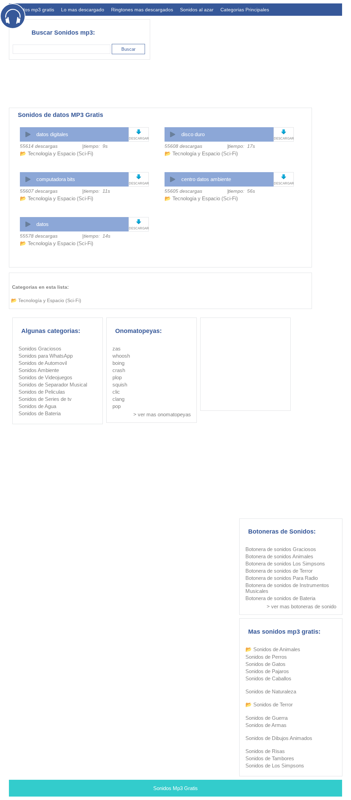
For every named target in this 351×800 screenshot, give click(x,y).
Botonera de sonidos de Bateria (280, 598)
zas (116, 348)
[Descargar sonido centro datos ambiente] (283, 176)
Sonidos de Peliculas (42, 392)
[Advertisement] (217, 83)
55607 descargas (39, 191)
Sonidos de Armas (266, 725)
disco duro (193, 134)
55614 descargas (39, 146)
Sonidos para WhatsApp (46, 356)
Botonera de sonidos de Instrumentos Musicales (287, 588)
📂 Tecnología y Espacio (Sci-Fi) (56, 153)
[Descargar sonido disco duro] (283, 132)
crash (118, 370)
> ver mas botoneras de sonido (301, 606)
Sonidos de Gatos (265, 664)
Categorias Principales (244, 9)
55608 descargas (183, 146)
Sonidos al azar (197, 9)
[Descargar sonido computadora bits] (138, 176)
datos (42, 224)
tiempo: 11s (97, 191)
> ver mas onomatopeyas (162, 414)
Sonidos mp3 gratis (33, 9)
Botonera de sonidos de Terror (279, 571)
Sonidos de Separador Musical (53, 384)
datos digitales (52, 134)
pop (116, 406)
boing (118, 363)
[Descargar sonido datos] (138, 221)
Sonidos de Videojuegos (45, 377)
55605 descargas (183, 191)
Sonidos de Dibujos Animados (278, 738)
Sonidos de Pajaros (267, 671)
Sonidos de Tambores (269, 758)
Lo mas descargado (82, 9)
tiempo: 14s (97, 236)
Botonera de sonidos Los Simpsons (285, 563)
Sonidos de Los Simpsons (274, 765)
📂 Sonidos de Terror (269, 704)
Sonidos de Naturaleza (270, 691)
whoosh (121, 356)
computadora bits (55, 179)
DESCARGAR (138, 138)
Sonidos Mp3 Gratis (175, 788)
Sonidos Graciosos (40, 348)
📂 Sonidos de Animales (272, 649)
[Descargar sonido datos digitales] (138, 132)
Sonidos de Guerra (266, 718)
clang (118, 399)
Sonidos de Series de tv (45, 399)
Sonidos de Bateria (40, 413)
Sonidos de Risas (265, 751)
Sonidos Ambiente (39, 370)
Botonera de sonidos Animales (279, 556)
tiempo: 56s (241, 191)
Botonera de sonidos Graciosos (280, 549)
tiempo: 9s (96, 146)
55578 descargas (39, 236)
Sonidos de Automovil (43, 363)
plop (117, 377)
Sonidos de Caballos (268, 678)
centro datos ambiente (206, 179)
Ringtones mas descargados (142, 9)
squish (119, 384)
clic (116, 392)
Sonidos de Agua (37, 406)
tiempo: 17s (241, 146)
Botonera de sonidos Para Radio (281, 578)
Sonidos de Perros (266, 657)
